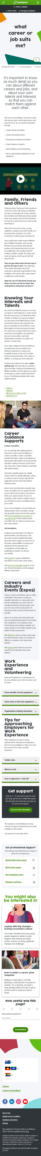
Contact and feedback (11, 1091)
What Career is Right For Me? (16, 393)
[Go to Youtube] (25, 1101)
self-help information (8, 67)
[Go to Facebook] (5, 1101)
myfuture (9, 388)
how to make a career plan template (19, 974)
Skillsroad (9, 391)
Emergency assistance (28, 11)
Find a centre (12, 11)
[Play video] (21, 179)
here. (27, 1131)
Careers (6, 1086)
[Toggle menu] (3, 2)
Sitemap (5, 1123)
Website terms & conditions (11, 1116)
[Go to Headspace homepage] (16, 2)
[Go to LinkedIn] (11, 1101)
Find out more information (20, 810)
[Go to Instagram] (18, 1101)
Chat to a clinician (21, 7)
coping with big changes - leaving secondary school (18, 928)
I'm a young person (25, 67)
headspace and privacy (10, 1120)
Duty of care (6, 1113)
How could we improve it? (11, 1014)
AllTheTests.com (11, 396)
